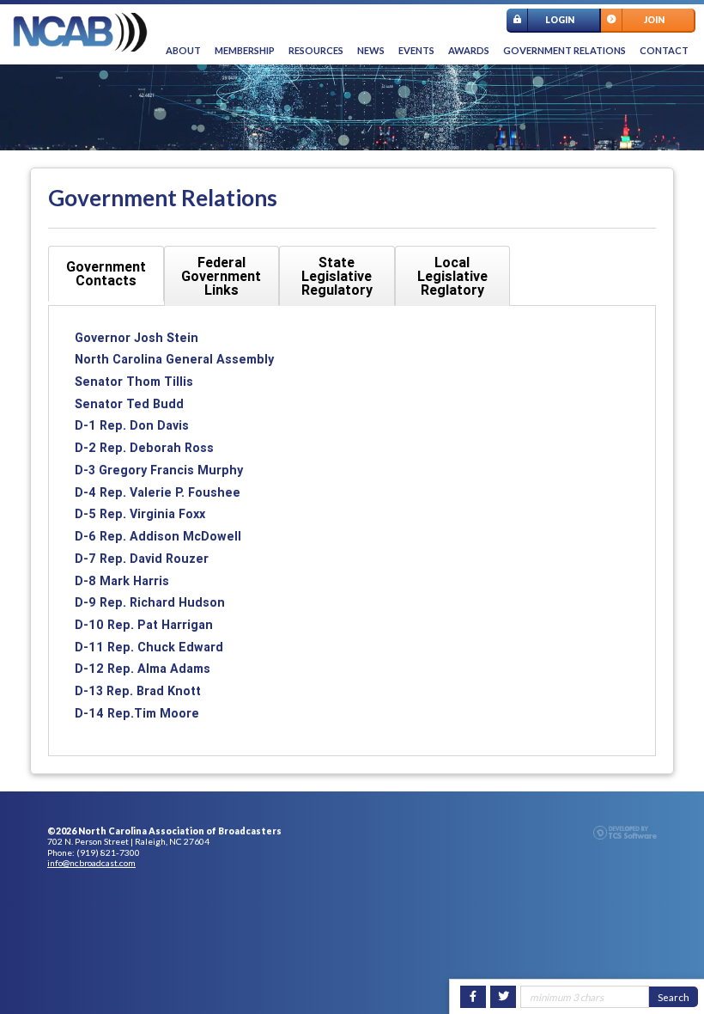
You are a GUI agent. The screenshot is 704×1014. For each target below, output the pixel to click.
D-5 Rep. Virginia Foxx (140, 514)
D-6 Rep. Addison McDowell (158, 536)
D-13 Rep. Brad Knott (138, 691)
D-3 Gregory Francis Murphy (159, 470)
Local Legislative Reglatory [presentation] (452, 276)
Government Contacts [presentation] (106, 273)
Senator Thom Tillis (134, 381)
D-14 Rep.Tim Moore (137, 713)
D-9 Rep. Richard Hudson (150, 602)
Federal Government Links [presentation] (221, 276)
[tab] (106, 274)
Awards (468, 50)
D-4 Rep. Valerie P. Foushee (157, 492)
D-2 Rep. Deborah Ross (144, 447)
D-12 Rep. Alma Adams (142, 668)
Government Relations (564, 50)
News (371, 50)
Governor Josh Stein (136, 337)
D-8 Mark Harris (122, 581)
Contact (664, 50)
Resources (315, 50)
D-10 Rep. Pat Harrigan (144, 624)
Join (654, 20)
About (183, 50)
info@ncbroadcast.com (91, 863)
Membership (245, 50)
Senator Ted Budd (129, 404)
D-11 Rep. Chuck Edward (149, 647)
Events (416, 50)
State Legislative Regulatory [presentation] (337, 276)
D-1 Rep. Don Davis (132, 425)
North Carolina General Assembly (174, 359)
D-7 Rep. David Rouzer (142, 558)
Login (559, 20)
